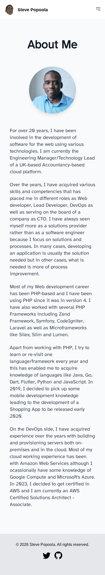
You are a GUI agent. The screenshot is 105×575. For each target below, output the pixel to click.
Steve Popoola (33, 9)
